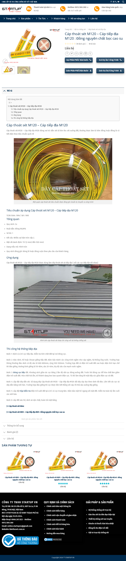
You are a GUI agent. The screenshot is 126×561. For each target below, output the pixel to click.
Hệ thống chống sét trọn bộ (99, 510)
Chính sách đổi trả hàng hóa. (58, 524)
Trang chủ (68, 29)
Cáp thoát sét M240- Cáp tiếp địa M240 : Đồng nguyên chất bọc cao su (104, 478)
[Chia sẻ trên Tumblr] (90, 54)
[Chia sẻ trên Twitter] (72, 54)
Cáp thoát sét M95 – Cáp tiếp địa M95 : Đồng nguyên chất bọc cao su (63, 478)
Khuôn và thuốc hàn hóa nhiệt (101, 523)
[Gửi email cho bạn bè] (76, 54)
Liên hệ (10, 438)
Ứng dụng (17, 115)
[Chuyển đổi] (4, 90)
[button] (123, 2)
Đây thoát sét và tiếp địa (97, 29)
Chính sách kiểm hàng (56, 511)
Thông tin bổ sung (15, 425)
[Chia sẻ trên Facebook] (67, 54)
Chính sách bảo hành (55, 529)
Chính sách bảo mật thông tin (59, 506)
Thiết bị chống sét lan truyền (100, 519)
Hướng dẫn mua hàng (55, 533)
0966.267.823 (17, 519)
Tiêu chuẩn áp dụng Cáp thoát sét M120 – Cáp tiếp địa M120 (36, 109)
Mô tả (9, 90)
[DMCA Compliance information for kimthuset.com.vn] (53, 539)
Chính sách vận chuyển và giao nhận (62, 515)
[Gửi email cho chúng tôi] (113, 2)
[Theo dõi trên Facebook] (111, 2)
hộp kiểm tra (25, 391)
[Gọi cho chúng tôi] (116, 2)
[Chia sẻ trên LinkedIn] (86, 54)
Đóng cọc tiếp (19, 372)
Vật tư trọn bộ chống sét (98, 532)
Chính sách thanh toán (56, 520)
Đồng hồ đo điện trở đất (98, 528)
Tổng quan (18, 112)
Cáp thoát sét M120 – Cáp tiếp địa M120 (26, 106)
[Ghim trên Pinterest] (81, 54)
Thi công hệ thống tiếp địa (23, 118)
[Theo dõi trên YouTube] (118, 2)
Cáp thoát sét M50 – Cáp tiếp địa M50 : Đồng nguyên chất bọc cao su (21, 478)
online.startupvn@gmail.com (19, 526)
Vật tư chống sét (80, 29)
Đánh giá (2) (12, 432)
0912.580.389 (7, 522)
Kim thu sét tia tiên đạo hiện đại (101, 514)
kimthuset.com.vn (17, 529)
